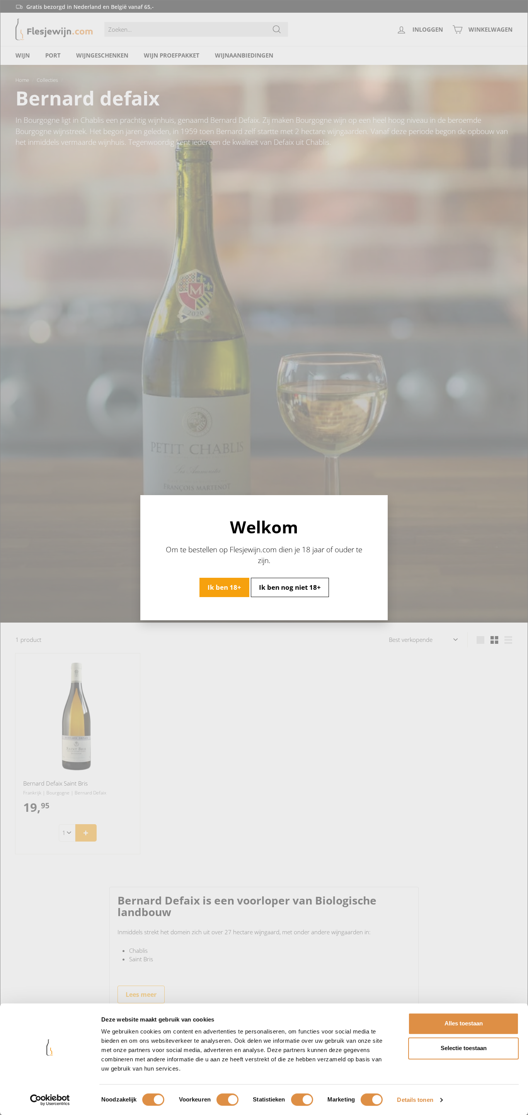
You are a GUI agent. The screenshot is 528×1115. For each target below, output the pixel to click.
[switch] (227, 1099)
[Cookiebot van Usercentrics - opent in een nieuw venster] (50, 1100)
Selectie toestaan (464, 1048)
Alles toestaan (464, 1023)
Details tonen (415, 1099)
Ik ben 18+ (224, 586)
